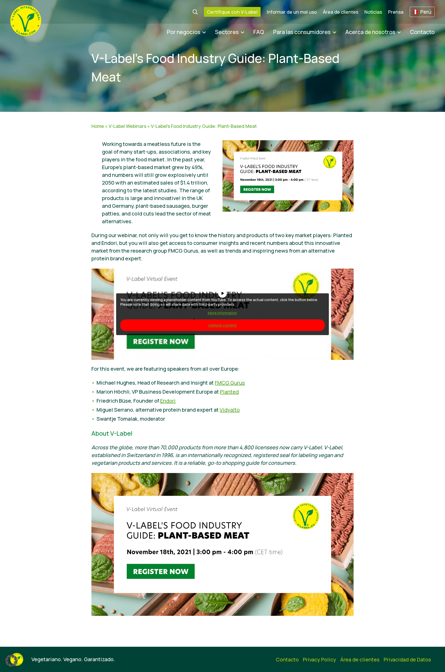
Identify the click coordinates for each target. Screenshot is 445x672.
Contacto (422, 32)
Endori (168, 400)
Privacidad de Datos (407, 659)
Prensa (396, 12)
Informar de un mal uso (292, 12)
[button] (11, 660)
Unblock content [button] (222, 325)
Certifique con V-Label (232, 12)
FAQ (258, 32)
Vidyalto (230, 409)
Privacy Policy (319, 659)
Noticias (373, 12)
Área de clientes (340, 12)
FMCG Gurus (230, 382)
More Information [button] (222, 313)
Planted (229, 391)
